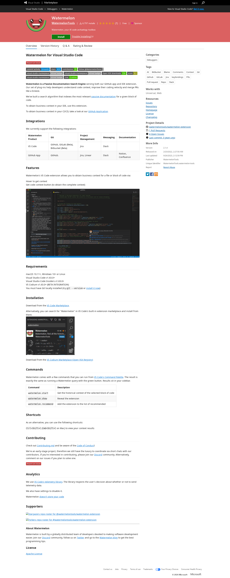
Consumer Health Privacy (191, 569)
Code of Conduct (85, 445)
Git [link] (198, 72)
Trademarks (148, 569)
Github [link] (150, 77)
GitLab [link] (159, 77)
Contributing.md (45, 445)
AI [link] (148, 72)
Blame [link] (167, 72)
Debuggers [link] (152, 59)
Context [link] (190, 72)
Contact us (107, 569)
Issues (149, 102)
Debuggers (52, 9)
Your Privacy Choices (169, 569)
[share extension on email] (156, 175)
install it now (93, 288)
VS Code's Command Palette (108, 377)
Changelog (151, 117)
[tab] (31, 46)
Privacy (124, 569)
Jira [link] (167, 77)
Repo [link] (163, 82)
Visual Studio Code (34, 9)
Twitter (80, 537)
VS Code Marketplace (58, 305)
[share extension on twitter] (148, 175)
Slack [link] (171, 82)
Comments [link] (178, 72)
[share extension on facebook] (152, 175)
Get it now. (199, 9)
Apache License (34, 553)
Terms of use (135, 569)
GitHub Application (98, 111)
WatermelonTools (63, 23)
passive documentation (103, 96)
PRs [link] (188, 77)
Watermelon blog (109, 537)
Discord (98, 454)
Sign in (194, 3)
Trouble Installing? (82, 36)
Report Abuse (169, 167)
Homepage (151, 109)
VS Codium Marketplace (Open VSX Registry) (70, 359)
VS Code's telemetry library (48, 481)
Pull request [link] (152, 82)
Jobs (117, 569)
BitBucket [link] (156, 72)
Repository (151, 106)
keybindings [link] (177, 77)
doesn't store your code (51, 496)
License (150, 113)
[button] (203, 2)
